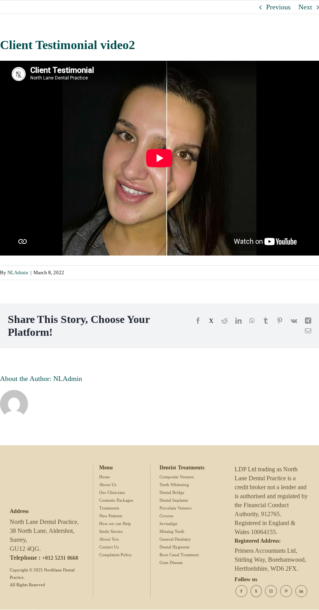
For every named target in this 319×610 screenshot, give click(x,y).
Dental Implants (174, 500)
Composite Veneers (177, 476)
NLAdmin (17, 272)
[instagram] (271, 591)
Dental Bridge (172, 492)
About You (109, 539)
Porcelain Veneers (175, 508)
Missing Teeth (172, 531)
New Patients (110, 515)
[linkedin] (301, 591)
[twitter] (256, 591)
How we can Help (115, 523)
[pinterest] (286, 591)
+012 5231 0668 (60, 558)
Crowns (166, 515)
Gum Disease (171, 562)
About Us (107, 484)
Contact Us (109, 547)
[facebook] (241, 591)
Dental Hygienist (174, 547)
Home (104, 476)
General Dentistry (175, 539)
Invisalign (168, 523)
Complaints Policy (115, 554)
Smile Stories (111, 531)
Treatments (109, 508)
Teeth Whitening (174, 484)
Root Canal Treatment (179, 554)
